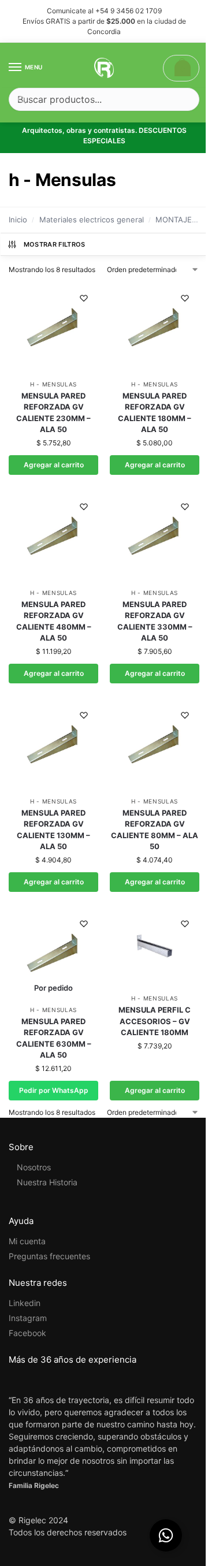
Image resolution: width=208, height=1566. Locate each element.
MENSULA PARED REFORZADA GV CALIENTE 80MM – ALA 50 (154, 829)
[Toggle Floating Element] (166, 1535)
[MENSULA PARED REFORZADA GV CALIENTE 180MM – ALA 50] (154, 328)
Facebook (27, 1333)
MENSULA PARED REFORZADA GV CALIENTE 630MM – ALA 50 (53, 1038)
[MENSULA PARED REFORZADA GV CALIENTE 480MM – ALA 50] (53, 537)
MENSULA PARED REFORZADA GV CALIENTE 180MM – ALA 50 (154, 412)
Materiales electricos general (91, 219)
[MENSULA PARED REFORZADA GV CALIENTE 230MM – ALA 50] (53, 328)
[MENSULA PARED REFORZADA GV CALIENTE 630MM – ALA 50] (53, 954)
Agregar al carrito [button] (54, 464)
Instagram (28, 1318)
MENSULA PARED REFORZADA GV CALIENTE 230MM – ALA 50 (53, 412)
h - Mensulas (53, 384)
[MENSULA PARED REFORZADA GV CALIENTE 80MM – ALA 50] (154, 745)
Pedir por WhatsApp (53, 1090)
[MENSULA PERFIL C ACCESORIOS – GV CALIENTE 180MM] (154, 948)
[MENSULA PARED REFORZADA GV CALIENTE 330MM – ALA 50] (154, 537)
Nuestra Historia (47, 1182)
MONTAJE (173, 219)
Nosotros (34, 1167)
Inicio (18, 219)
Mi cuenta (27, 1241)
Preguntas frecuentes (49, 1256)
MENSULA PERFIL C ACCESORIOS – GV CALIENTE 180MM (154, 1021)
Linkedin (24, 1303)
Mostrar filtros (55, 244)
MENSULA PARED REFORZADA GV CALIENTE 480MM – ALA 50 (53, 621)
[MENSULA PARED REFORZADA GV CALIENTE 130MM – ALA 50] (53, 745)
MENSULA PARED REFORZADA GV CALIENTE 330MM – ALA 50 (154, 621)
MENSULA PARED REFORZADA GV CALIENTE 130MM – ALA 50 (53, 829)
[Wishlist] (83, 298)
